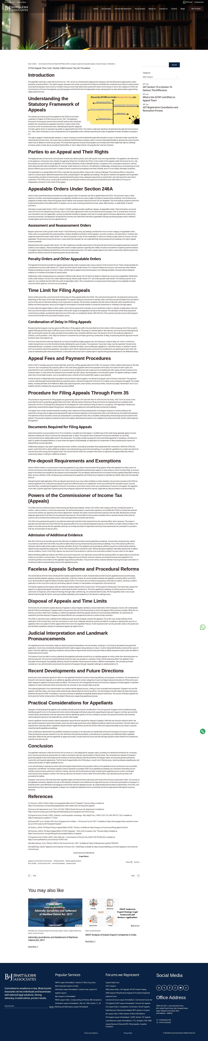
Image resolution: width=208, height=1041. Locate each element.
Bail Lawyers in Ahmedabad (65, 996)
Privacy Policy (128, 1033)
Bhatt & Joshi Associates (175, 1033)
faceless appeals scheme (73, 861)
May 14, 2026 (32, 64)
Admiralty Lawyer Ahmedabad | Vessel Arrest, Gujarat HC (76, 989)
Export (66, 931)
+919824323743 (198, 2)
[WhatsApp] (186, 987)
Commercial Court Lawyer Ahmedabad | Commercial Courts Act (129, 1000)
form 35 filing (32, 863)
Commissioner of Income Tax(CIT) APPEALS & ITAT (52, 31)
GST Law (146, 84)
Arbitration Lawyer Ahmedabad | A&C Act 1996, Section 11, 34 (78, 1003)
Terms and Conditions (91, 1033)
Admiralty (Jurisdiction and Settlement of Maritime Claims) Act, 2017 (53, 939)
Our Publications (10, 2)
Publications (111, 64)
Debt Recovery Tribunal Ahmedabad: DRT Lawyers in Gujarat (127, 1010)
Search (174, 65)
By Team (137, 862)
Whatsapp (189, 2)
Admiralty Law (32, 931)
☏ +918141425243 (163, 1022)
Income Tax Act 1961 (44, 863)
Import (30, 933)
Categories (146, 73)
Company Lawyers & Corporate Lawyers (82, 64)
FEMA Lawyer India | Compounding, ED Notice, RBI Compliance (78, 1000)
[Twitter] (164, 987)
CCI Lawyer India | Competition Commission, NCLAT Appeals (128, 1007)
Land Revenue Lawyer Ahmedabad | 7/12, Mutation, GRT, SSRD (129, 1020)
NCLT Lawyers (111, 986)
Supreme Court (111, 996)
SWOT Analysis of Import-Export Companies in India (110, 934)
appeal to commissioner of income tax (40, 861)
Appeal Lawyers (61, 993)
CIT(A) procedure (59, 861)
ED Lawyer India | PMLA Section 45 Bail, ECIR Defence (125, 1014)
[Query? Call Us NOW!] (202, 731)
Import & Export (101, 64)
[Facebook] (169, 987)
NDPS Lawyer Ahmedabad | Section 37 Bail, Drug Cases (75, 982)
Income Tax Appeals (58, 863)
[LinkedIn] (159, 987)
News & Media (21, 2)
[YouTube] (180, 987)
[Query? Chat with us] (184, 2)
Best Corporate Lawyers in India (66, 986)
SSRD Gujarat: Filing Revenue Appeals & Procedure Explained (128, 993)
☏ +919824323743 (163, 1020)
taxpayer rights (71, 863)
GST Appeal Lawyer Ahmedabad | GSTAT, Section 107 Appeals (128, 1017)
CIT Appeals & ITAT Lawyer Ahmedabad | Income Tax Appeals (128, 1003)
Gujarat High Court (75, 931)
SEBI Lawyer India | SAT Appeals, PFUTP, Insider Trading (126, 989)
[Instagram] (175, 987)
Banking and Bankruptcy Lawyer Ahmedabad (71, 1007)
